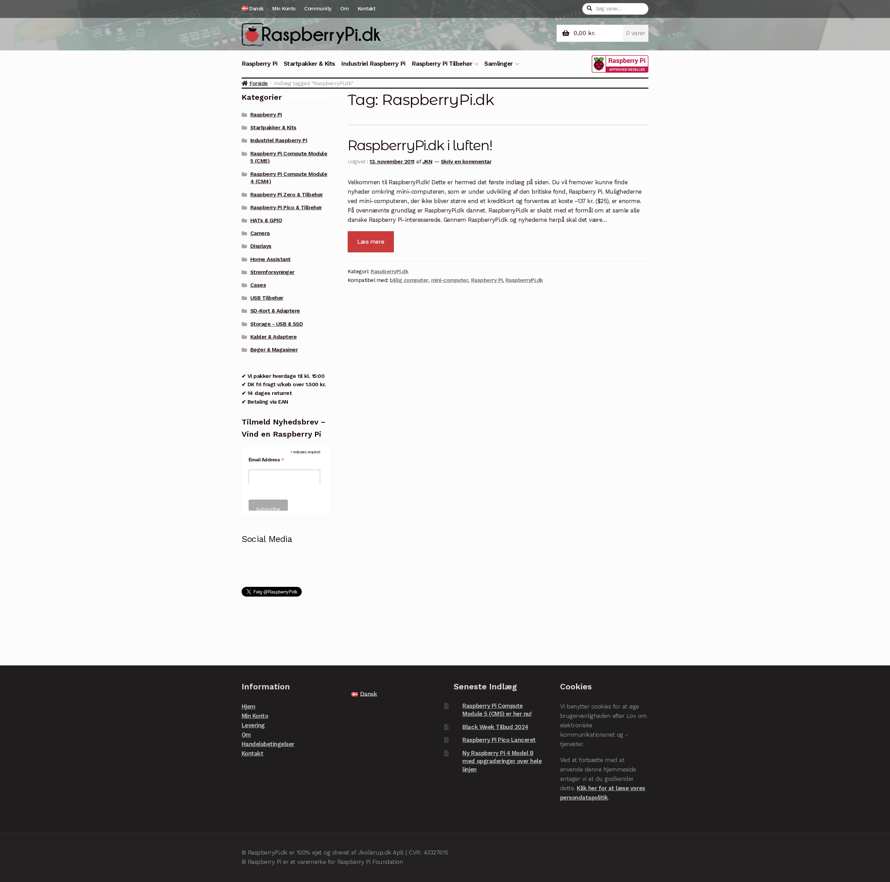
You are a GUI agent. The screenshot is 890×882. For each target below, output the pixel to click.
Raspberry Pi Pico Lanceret (498, 739)
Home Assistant (270, 259)
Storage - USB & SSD (276, 324)
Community (318, 9)
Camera (260, 233)
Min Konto (284, 9)
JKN (427, 162)
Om (344, 9)
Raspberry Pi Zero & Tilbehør (286, 195)
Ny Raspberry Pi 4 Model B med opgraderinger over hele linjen (502, 761)
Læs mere (371, 241)
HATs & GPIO (266, 220)
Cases (258, 285)
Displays (261, 246)
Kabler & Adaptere (273, 337)
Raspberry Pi (259, 63)
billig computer (409, 280)
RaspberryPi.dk (389, 271)
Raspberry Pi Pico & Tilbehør (286, 207)
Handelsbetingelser (268, 744)
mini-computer (449, 280)
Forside (258, 83)
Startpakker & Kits (309, 63)
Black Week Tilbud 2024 (495, 726)
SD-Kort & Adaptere (275, 311)
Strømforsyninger (272, 272)
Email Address (266, 459)
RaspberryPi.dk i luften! (420, 145)
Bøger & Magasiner (274, 350)
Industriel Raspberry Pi (373, 63)
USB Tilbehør (266, 298)
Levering (253, 725)
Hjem (249, 706)
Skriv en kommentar (466, 162)
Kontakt (366, 9)
